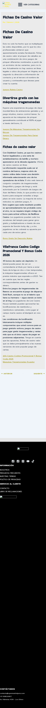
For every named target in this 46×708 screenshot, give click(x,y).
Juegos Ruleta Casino (13, 89)
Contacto (4, 488)
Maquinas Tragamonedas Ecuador (19, 362)
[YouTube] (28, 461)
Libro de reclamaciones (11, 491)
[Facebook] (13, 461)
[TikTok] (33, 461)
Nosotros (4, 470)
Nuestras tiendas (8, 476)
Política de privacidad (10, 479)
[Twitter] (18, 461)
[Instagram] (23, 461)
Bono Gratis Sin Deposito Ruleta (17, 238)
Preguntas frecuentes (10, 473)
